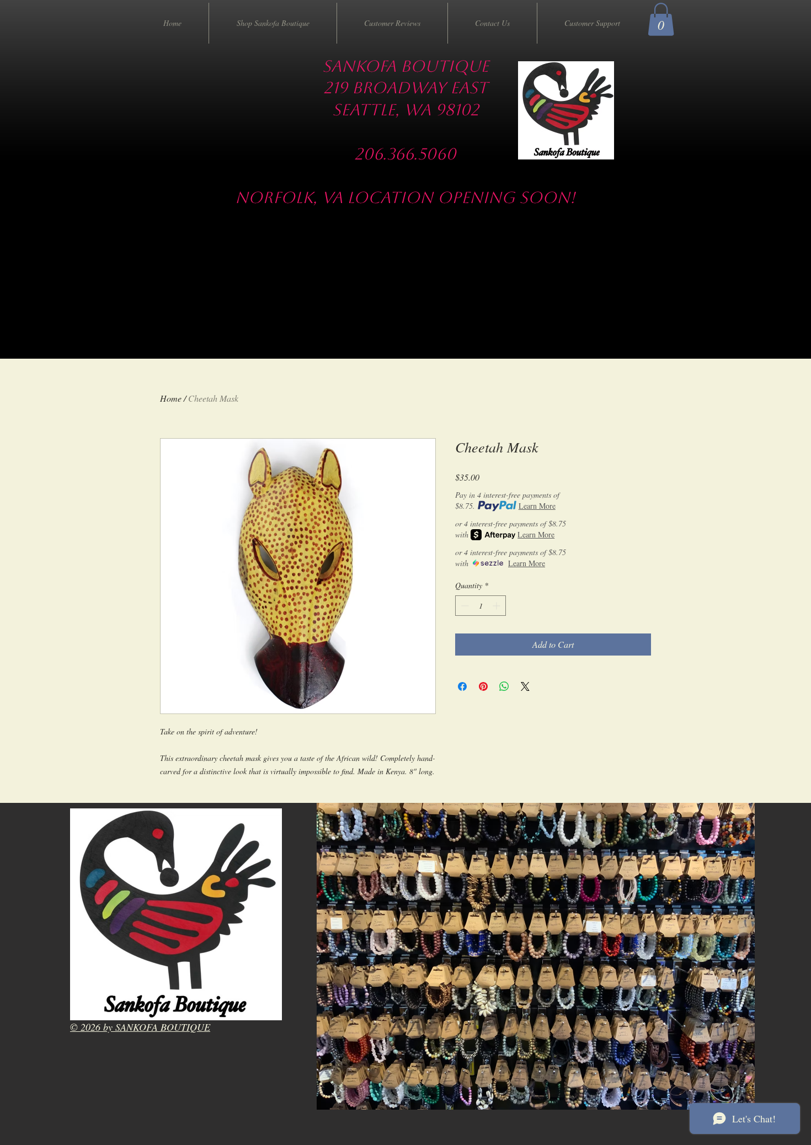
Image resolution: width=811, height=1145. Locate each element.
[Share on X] (525, 686)
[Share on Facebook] (462, 686)
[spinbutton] (480, 605)
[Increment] (497, 605)
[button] (661, 19)
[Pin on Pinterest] (483, 686)
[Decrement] (464, 605)
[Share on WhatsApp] (504, 686)
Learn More (537, 505)
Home (171, 398)
